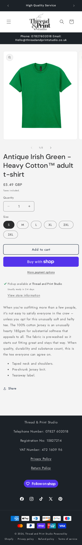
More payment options (41, 272)
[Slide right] (51, 148)
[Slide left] (31, 148)
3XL (10, 234)
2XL (66, 225)
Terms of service (67, 539)
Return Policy (41, 468)
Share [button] (12, 388)
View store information (24, 295)
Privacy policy (26, 539)
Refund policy (46, 539)
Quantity (8, 198)
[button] (9, 22)
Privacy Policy (41, 458)
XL (50, 225)
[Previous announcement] (8, 5)
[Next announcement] (74, 5)
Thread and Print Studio (39, 533)
